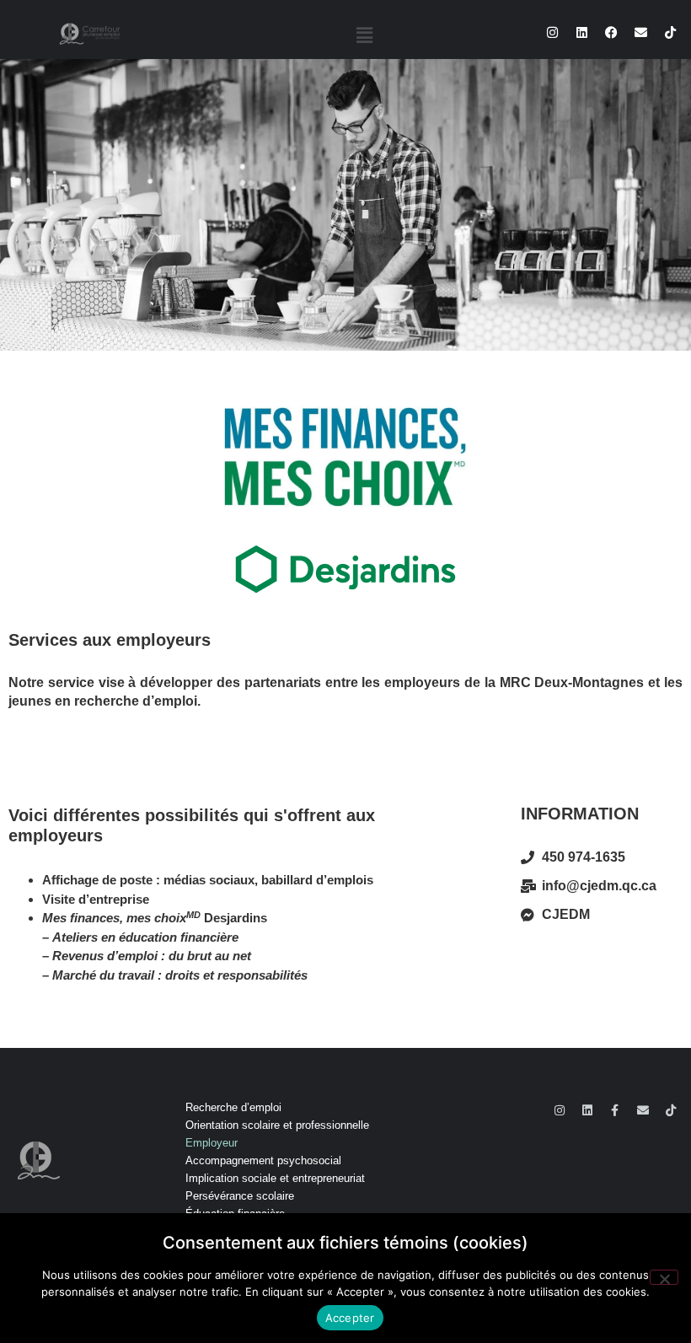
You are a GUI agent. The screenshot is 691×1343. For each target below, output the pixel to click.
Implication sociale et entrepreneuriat (275, 1178)
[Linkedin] (582, 33)
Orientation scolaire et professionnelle (277, 1125)
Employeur (211, 1142)
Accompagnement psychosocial (263, 1160)
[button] (364, 35)
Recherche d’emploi (233, 1107)
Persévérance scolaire (239, 1196)
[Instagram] (552, 33)
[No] (664, 1277)
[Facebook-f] (615, 1110)
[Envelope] (641, 33)
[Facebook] (611, 33)
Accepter (350, 1317)
